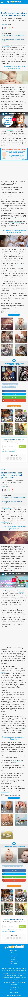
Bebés (22, 307)
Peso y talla (13, 386)
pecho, (5, 270)
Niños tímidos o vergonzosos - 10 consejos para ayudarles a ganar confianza (19, 432)
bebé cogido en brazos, (15, 221)
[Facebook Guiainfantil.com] (8, 458)
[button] (3, 2)
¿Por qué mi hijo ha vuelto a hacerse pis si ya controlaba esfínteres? (7, 432)
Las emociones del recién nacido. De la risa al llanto (20, 327)
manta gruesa (17, 760)
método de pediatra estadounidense (13, 563)
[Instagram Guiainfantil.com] (14, 458)
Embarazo (21, 866)
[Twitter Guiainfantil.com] (17, 458)
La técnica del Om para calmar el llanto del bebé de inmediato (20, 339)
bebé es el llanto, (16, 87)
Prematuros (15, 866)
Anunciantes (13, 961)
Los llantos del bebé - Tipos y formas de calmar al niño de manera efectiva (20, 809)
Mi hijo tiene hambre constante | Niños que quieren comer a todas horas (20, 352)
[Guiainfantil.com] (14, 2)
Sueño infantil (5, 792)
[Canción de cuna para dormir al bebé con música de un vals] (21, 825)
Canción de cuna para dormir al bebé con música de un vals (20, 822)
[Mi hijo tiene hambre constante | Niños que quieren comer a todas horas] (21, 356)
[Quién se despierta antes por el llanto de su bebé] (7, 342)
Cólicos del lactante (14, 384)
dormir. (3, 672)
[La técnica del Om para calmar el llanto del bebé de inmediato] (21, 342)
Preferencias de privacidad (13, 450)
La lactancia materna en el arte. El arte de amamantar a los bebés (14, 364)
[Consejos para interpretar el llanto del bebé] (7, 812)
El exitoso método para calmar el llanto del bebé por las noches (7, 326)
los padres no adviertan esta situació (12, 264)
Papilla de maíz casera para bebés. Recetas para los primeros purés (7, 836)
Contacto (13, 959)
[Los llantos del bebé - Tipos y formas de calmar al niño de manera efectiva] (21, 812)
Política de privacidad (13, 955)
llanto (19, 548)
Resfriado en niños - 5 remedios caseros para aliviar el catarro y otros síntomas (20, 419)
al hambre (10, 130)
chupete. (22, 728)
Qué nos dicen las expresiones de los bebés (14, 846)
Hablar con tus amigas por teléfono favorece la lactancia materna (6, 352)
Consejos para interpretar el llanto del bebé (6, 810)
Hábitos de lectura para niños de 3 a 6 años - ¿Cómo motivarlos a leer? (6, 419)
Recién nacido (8, 866)
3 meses (21, 592)
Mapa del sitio (14, 963)
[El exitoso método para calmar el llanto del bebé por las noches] (7, 329)
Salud (3, 469)
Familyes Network (13, 987)
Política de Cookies (8, 451)
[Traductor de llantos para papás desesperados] (7, 825)
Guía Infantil (13, 989)
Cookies (13, 952)
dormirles (4, 626)
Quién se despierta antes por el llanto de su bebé (7, 340)
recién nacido (6, 46)
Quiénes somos (13, 950)
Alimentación (5, 10)
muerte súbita (13, 651)
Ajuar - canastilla (5, 384)
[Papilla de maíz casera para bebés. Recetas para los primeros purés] (7, 839)
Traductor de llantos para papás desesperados (7, 823)
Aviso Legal (12, 957)
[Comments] (12, 28)
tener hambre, (20, 181)
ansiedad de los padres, (16, 283)
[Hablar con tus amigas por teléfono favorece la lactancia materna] (7, 356)
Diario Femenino (14, 992)
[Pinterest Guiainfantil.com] (11, 458)
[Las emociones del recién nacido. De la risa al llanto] (21, 329)
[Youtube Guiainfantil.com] (20, 458)
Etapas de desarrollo (6, 386)
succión (16, 203)
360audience (18, 995)
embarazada (20, 692)
